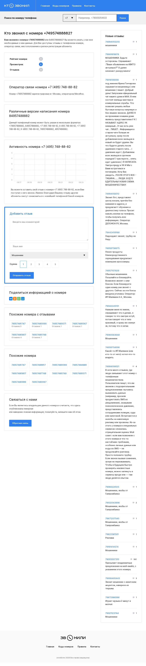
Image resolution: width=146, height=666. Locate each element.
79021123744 (112, 613)
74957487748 (39, 373)
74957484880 (79, 365)
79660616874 (112, 54)
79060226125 (112, 487)
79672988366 (112, 597)
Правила (76, 5)
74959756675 (112, 248)
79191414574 (111, 547)
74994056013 (112, 194)
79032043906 (112, 502)
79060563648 (112, 335)
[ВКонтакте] (11, 298)
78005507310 (112, 559)
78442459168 (112, 232)
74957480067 (79, 324)
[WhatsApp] (19, 298)
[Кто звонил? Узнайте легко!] (20, 5)
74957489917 (39, 365)
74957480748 (39, 335)
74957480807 (19, 335)
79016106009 (112, 80)
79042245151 (112, 306)
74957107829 (112, 270)
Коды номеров (61, 5)
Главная (45, 5)
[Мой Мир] (23, 298)
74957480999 (19, 382)
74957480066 (39, 324)
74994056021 (112, 366)
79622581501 (112, 534)
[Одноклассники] (15, 298)
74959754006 (112, 347)
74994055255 (112, 42)
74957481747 (19, 324)
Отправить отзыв (22, 275)
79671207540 (112, 518)
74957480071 (59, 324)
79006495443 (112, 578)
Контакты (89, 5)
